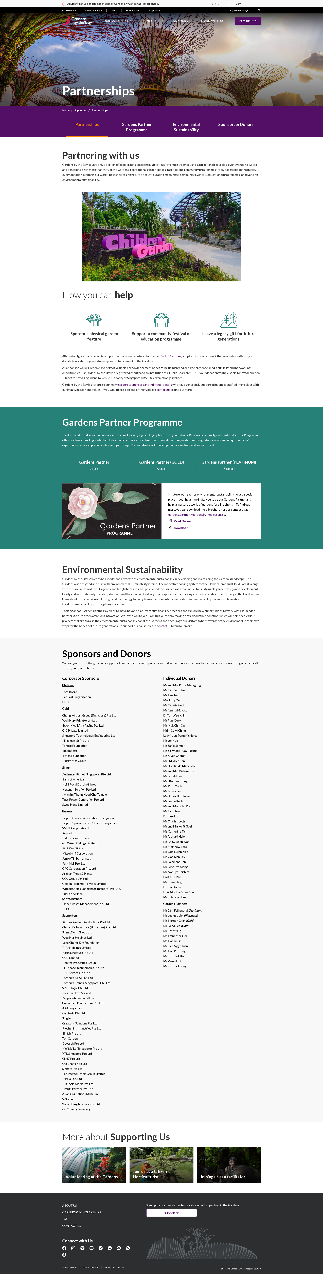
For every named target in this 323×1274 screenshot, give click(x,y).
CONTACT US (71, 1225)
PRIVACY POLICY (90, 1267)
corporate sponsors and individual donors (145, 384)
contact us (163, 389)
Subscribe (171, 1213)
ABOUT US (69, 1205)
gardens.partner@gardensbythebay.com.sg (196, 514)
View (238, 3)
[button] (259, 10)
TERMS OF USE (69, 1267)
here (122, 604)
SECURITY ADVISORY (114, 1267)
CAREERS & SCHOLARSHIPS (81, 1212)
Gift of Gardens (171, 356)
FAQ (65, 1219)
